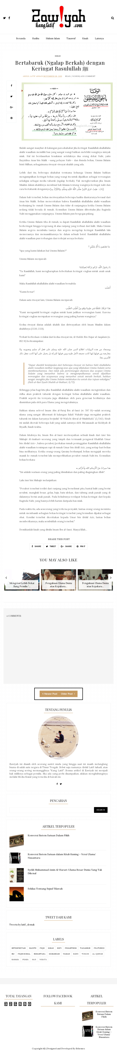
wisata (43, 959)
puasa (25, 959)
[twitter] (5, 17)
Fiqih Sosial (24, 954)
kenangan (54, 954)
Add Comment (87, 76)
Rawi (75, 954)
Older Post (67, 694)
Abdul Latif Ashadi (33, 76)
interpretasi (19, 948)
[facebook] (10, 17)
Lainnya (99, 38)
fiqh (42, 948)
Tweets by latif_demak (22, 924)
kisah (57, 56)
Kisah (85, 38)
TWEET (52, 546)
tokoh (85, 954)
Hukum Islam (53, 38)
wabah (66, 954)
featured (99, 948)
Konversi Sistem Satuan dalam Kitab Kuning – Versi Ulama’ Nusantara (104, 1032)
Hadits (35, 38)
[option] (22, 581)
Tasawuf (71, 38)
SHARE (37, 546)
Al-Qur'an (97, 954)
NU (13, 954)
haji (34, 959)
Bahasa (15, 959)
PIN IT (82, 546)
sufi (59, 948)
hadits (32, 948)
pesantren (70, 948)
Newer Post (50, 694)
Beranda (20, 38)
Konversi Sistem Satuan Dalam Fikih (104, 1014)
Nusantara (39, 954)
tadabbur (85, 948)
